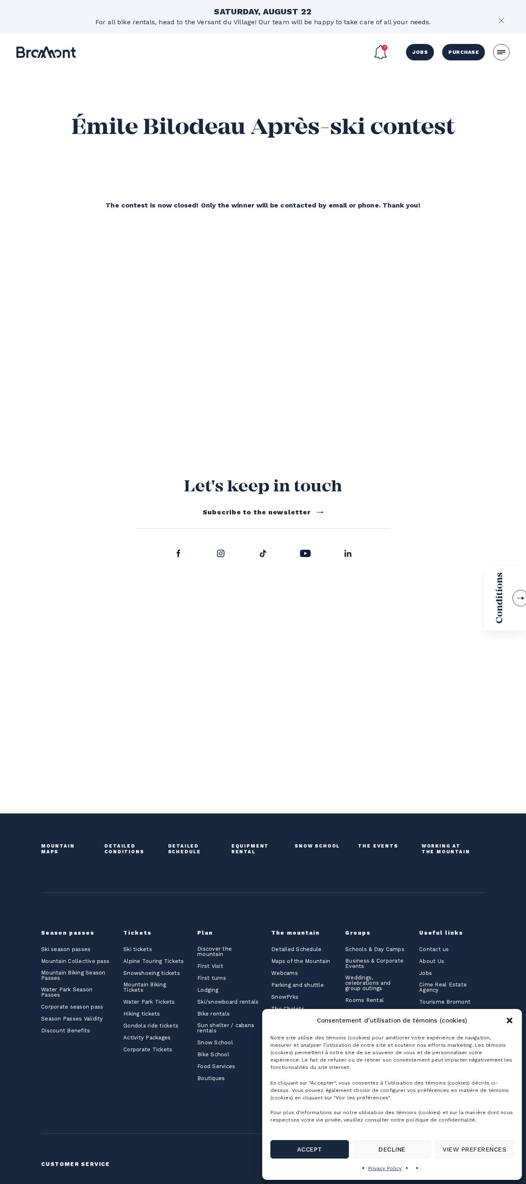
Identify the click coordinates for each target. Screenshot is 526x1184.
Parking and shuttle (297, 985)
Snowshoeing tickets (151, 973)
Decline (391, 1149)
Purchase (463, 52)
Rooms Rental (364, 1000)
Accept (309, 1149)
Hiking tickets (141, 1013)
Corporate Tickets (147, 1049)
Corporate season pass (72, 1006)
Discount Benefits (65, 1030)
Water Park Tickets (149, 1001)
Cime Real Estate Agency (443, 987)
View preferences (474, 1149)
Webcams (284, 973)
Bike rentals (213, 1013)
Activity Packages (147, 1037)
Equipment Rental (250, 849)
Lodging (207, 990)
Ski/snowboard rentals (227, 1001)
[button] (509, 1020)
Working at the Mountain (446, 849)
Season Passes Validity (72, 1018)
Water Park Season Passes (66, 992)
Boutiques (211, 1078)
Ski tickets (137, 949)
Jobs (420, 52)
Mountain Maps (58, 849)
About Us (431, 961)
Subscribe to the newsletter (256, 512)
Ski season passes (65, 949)
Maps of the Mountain (300, 961)
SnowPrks (284, 997)
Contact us (434, 949)
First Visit (210, 966)
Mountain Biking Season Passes (73, 975)
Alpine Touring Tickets (153, 961)
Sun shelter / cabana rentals (225, 1028)
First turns (211, 978)
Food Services (216, 1066)
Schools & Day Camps (374, 949)
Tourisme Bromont (445, 1001)
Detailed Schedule (184, 849)
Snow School (317, 846)
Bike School (213, 1054)
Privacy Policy (384, 1168)
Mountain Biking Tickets (144, 987)
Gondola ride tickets (150, 1025)
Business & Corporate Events (374, 963)
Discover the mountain (214, 951)
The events (378, 846)
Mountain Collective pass (75, 961)
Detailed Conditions (124, 849)
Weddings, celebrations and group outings (367, 983)
